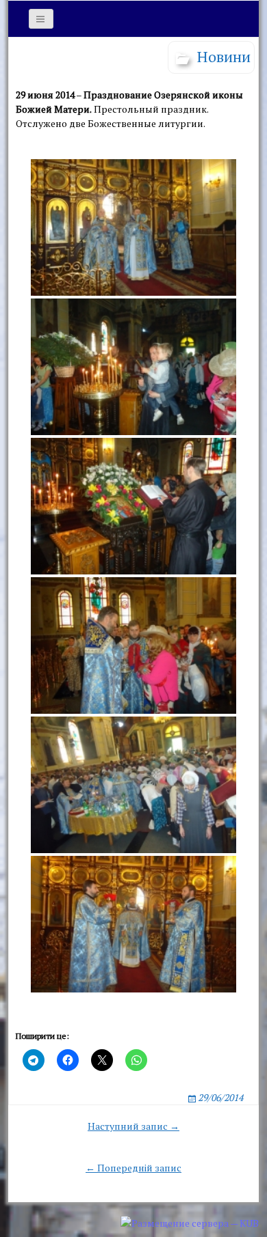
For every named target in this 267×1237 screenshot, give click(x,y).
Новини (224, 56)
